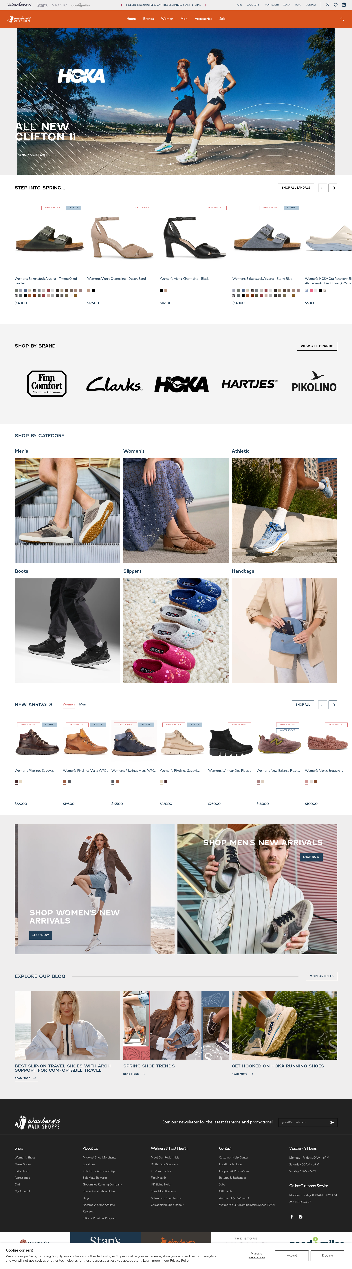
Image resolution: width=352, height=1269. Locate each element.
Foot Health (271, 5)
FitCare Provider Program (99, 1218)
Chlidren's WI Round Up (99, 1171)
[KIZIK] (182, 384)
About (287, 5)
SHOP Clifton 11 (33, 155)
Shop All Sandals (296, 188)
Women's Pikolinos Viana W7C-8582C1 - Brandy (85, 771)
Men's (21, 451)
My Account (22, 1191)
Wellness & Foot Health (169, 1149)
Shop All (303, 704)
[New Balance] (249, 384)
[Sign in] (327, 5)
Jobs (239, 5)
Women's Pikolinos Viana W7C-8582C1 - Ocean (133, 771)
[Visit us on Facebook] (291, 1216)
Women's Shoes (25, 1157)
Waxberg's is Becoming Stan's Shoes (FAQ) (247, 1205)
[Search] (342, 19)
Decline (327, 1255)
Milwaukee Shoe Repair (166, 1198)
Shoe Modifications (163, 1191)
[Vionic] (59, 5)
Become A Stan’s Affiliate (99, 1205)
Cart (17, 1184)
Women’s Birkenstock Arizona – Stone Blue (262, 279)
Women (167, 19)
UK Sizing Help (160, 1184)
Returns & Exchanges (232, 1177)
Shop (19, 1149)
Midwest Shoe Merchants (99, 1157)
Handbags (243, 571)
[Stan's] (42, 5)
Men (184, 19)
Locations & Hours (231, 1164)
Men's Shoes (23, 1164)
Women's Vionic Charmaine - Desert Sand (116, 279)
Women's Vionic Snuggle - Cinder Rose (323, 771)
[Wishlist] (335, 5)
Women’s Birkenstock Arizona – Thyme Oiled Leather (46, 281)
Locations (253, 5)
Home (131, 19)
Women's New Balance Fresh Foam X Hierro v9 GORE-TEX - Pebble (278, 771)
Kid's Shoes (22, 1171)
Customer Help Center (233, 1157)
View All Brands (317, 346)
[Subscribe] (332, 1122)
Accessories (203, 19)
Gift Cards (225, 1191)
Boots (21, 571)
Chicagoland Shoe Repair (167, 1205)
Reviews (88, 1211)
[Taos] (317, 384)
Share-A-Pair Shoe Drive (99, 1191)
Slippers (132, 571)
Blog (298, 5)
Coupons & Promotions (234, 1171)
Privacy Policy (180, 1261)
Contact (311, 5)
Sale (222, 19)
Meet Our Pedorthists (165, 1157)
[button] (170, 164)
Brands (148, 19)
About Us (90, 1149)
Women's (134, 451)
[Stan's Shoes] (19, 19)
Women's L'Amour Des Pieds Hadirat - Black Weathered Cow (230, 771)
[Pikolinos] (114, 384)
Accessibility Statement (234, 1198)
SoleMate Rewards (95, 1177)
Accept (292, 1255)
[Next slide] (190, 164)
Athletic (241, 451)
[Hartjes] (47, 384)
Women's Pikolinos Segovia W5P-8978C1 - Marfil (179, 771)
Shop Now (40, 935)
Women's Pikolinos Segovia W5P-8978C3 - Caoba (34, 771)
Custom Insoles (161, 1171)
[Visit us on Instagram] (300, 1216)
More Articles (321, 976)
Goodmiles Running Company (102, 1184)
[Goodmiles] (81, 5)
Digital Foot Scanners (164, 1164)
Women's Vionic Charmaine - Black (184, 279)
